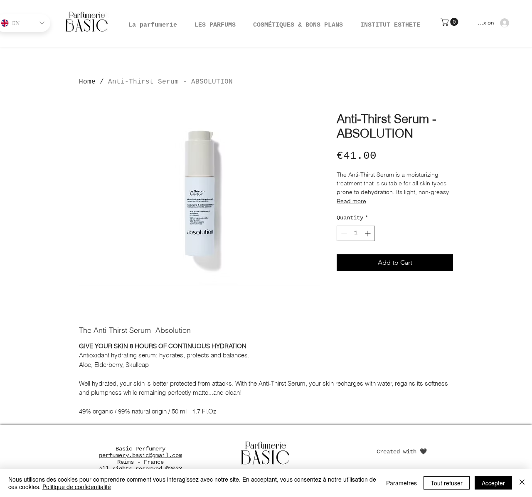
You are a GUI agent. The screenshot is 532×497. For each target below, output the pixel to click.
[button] (298, 22)
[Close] (522, 482)
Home (87, 82)
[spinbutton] (355, 233)
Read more (351, 201)
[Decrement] (343, 233)
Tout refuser (447, 483)
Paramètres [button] (401, 483)
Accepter (493, 483)
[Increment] (368, 233)
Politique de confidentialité (76, 486)
